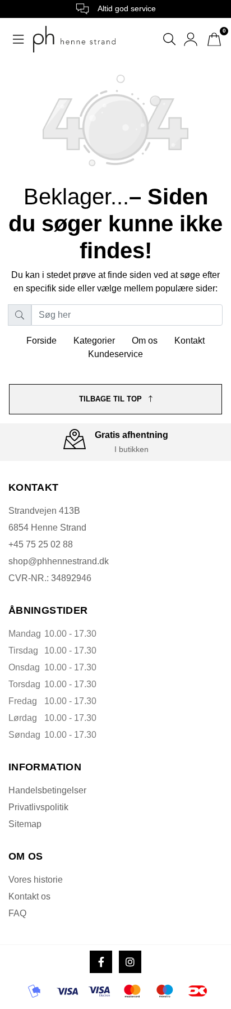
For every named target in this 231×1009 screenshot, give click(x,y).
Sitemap (24, 824)
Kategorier (94, 340)
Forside (41, 340)
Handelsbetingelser (47, 790)
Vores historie (35, 879)
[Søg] (19, 315)
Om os (145, 340)
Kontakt (189, 340)
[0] (214, 39)
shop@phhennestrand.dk (58, 561)
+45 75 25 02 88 (40, 544)
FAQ (17, 913)
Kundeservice (115, 354)
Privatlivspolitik (38, 807)
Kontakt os (29, 896)
